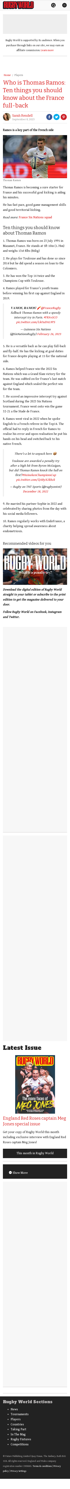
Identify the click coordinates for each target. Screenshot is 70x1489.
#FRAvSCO (50, 317)
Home (7, 75)
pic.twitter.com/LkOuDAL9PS (35, 322)
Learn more (47, 50)
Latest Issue (22, 1048)
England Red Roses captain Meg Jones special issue (34, 1121)
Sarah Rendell (22, 115)
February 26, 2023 (49, 334)
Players (18, 75)
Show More (20, 1173)
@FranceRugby (51, 308)
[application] (35, 566)
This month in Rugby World (35, 1153)
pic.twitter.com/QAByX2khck (35, 480)
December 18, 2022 (35, 491)
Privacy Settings (18, 1471)
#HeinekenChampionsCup (39, 475)
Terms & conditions (42, 1466)
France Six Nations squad (35, 217)
